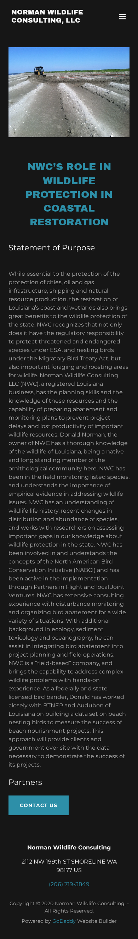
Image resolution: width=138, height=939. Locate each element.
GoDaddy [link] (64, 921)
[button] (122, 17)
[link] (50, 20)
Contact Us (38, 805)
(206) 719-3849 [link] (69, 884)
